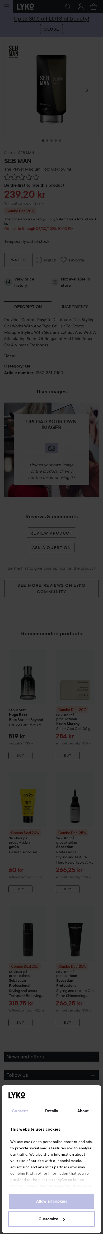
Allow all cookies (51, 1201)
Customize (48, 1219)
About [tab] (83, 1111)
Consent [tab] (20, 1111)
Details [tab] (51, 1111)
